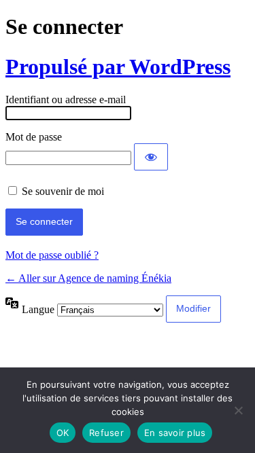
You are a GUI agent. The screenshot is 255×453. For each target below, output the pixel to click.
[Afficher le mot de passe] (151, 156)
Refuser (106, 432)
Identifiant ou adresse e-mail (65, 99)
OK (62, 432)
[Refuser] (238, 410)
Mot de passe (33, 137)
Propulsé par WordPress (118, 66)
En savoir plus (175, 432)
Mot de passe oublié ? (52, 255)
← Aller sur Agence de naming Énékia (88, 278)
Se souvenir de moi (63, 191)
